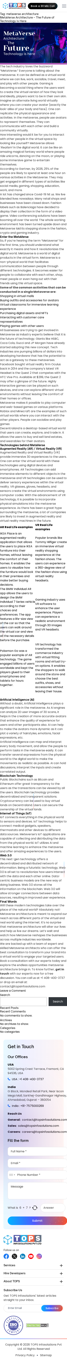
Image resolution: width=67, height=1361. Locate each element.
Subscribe (52, 1308)
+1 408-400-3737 (52, 978)
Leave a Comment (13, 991)
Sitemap (46, 1355)
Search (5, 995)
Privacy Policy (25, 1355)
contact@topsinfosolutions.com (22, 986)
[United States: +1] (12, 1175)
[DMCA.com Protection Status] (37, 1325)
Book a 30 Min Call (43, 6)
